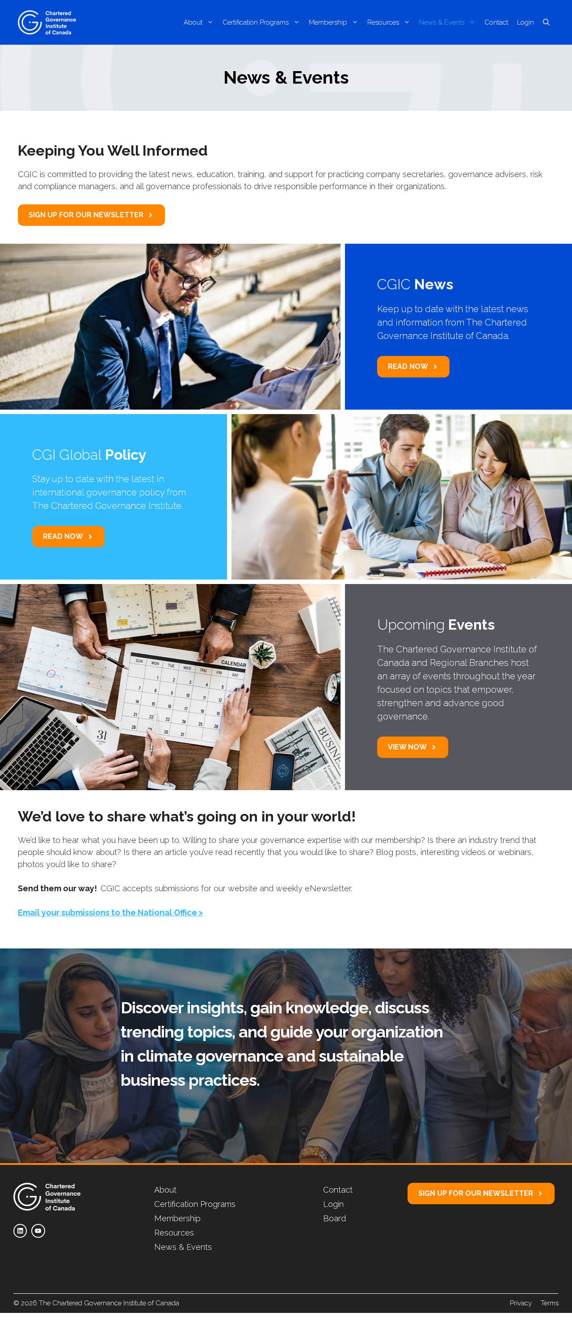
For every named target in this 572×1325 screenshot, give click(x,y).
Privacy (521, 1303)
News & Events (441, 22)
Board (334, 1218)
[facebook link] (20, 1230)
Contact (496, 22)
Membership (328, 22)
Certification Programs (256, 22)
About (193, 22)
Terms (550, 1303)
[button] (546, 22)
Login (525, 22)
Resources (383, 22)
